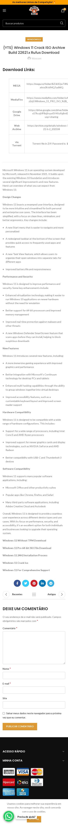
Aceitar (34, 819)
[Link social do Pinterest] (34, 583)
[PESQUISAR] (61, 23)
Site (5, 698)
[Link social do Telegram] (50, 583)
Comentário (10, 628)
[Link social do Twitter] (25, 583)
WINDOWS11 (34, 39)
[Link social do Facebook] (17, 583)
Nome (7, 668)
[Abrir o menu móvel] (4, 10)
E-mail (7, 683)
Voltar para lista (34, 594)
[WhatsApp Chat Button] (8, 816)
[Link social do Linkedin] (42, 583)
